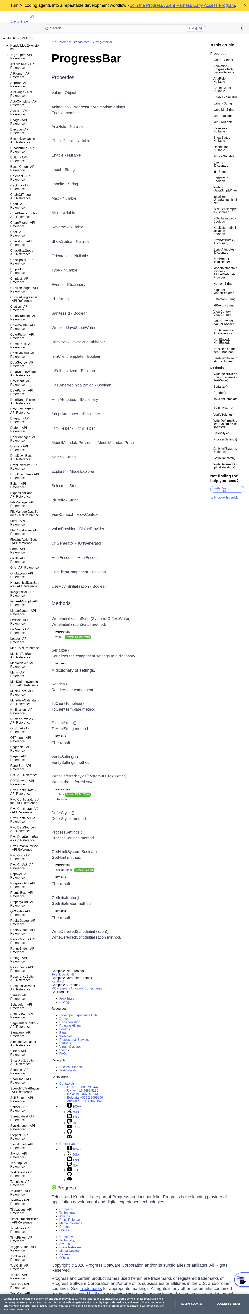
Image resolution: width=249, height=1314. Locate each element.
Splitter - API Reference (18, 1108)
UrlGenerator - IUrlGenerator (77, 543)
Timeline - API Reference (20, 1230)
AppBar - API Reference (19, 84)
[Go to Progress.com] (64, 1189)
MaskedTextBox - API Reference (22, 655)
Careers (64, 1226)
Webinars (66, 1036)
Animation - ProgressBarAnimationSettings (224, 69)
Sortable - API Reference (19, 1071)
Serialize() (60, 650)
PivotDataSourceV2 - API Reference (24, 847)
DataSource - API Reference (22, 364)
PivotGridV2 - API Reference (22, 866)
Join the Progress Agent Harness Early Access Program (182, 5)
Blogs (63, 1032)
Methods (61, 603)
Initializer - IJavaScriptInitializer (78, 342)
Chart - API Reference (17, 205)
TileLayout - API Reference (21, 1211)
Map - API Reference (24, 648)
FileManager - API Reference (22, 504)
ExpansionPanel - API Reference (22, 494)
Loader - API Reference (18, 640)
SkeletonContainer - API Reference (24, 1043)
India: (83, 1094)
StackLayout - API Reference (22, 1127)
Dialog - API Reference (18, 429)
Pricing (64, 1002)
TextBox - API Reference (19, 1202)
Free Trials (66, 998)
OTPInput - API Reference (20, 739)
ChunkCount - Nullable (71, 141)
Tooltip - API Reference (18, 1276)
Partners (65, 1043)
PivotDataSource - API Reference (23, 829)
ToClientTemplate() (68, 703)
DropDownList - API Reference (24, 466)
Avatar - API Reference (18, 112)
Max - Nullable (64, 198)
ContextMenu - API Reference (23, 355)
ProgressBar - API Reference (22, 885)
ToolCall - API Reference (19, 1267)
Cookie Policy (56, 1305)
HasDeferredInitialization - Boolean (81, 385)
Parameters (62, 632)
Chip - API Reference (17, 271)
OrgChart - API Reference (20, 730)
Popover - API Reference (19, 875)
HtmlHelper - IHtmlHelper (73, 428)
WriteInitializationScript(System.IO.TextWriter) (91, 618)
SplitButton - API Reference (21, 1099)
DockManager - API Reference (23, 438)
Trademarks (91, 1288)
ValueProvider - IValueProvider (78, 529)
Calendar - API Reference (20, 177)
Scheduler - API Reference (21, 1006)
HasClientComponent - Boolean (79, 572)
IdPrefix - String (65, 500)
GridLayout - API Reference (21, 575)
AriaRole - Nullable (67, 126)
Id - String (60, 299)
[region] (124, 1304)
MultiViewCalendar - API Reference (24, 702)
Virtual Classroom (71, 1046)
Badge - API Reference (18, 121)
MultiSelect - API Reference (21, 692)
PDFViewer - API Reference (22, 782)
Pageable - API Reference (20, 748)
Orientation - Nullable (70, 256)
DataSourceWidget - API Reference (24, 373)
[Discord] (69, 1137)
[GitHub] (69, 1132)
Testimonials (68, 1070)
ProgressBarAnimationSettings (98, 107)
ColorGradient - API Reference (23, 317)
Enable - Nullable (66, 155)
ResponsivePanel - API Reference (23, 987)
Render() (59, 684)
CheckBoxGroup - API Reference (22, 252)
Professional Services (74, 1039)
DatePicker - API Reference (21, 392)
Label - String (63, 169)
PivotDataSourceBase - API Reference (24, 838)
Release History (70, 1025)
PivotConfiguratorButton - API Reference (24, 801)
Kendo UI (58, 981)
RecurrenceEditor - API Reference (23, 978)
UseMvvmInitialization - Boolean (79, 586)
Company (66, 1209)
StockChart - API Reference (21, 1146)
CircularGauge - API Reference (24, 289)
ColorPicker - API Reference (22, 336)
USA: (83, 1087)
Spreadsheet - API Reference (22, 1118)
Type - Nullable (64, 270)
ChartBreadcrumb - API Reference (23, 215)
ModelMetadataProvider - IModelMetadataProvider (95, 442)
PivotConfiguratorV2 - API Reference (24, 810)
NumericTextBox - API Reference (22, 720)
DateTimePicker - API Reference (22, 410)
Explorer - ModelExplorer (73, 471)
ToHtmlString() (64, 723)
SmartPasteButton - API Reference (23, 1062)
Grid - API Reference (24, 567)
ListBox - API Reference (19, 621)
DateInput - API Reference (20, 382)
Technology (67, 1212)
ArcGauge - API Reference (21, 94)
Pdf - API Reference (24, 775)
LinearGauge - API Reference (23, 612)
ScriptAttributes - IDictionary (76, 414)
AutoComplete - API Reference (24, 103)
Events (64, 1050)
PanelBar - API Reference (20, 767)
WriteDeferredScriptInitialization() (80, 931)
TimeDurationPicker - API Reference (24, 1220)
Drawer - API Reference (19, 448)
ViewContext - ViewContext (75, 514)
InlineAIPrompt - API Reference (24, 603)
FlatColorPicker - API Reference (24, 532)
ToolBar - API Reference (19, 1258)
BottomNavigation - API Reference (23, 140)
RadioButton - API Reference (22, 931)
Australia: (85, 1101)
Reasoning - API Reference (21, 969)
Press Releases (70, 1219)
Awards (64, 1216)
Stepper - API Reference (19, 1136)
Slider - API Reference (18, 1052)
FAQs (63, 1053)
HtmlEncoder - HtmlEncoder (76, 557)
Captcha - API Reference (19, 187)
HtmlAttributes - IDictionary (75, 399)
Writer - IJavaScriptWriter (74, 327)
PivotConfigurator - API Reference (23, 791)
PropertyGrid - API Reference (22, 903)
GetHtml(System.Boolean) (74, 851)
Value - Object (64, 93)
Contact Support (221, 489)
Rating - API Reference (18, 959)
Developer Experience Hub (78, 1015)
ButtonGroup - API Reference (22, 168)
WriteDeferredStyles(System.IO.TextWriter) (89, 776)
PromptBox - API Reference (21, 894)
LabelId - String (65, 184)
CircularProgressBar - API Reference (24, 299)
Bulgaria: (85, 1097)
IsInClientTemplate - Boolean (76, 356)
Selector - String (66, 486)
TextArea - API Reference (20, 1192)
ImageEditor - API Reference (22, 593)
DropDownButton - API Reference (23, 457)
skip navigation (20, 21)
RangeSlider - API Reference (22, 950)
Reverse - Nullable (67, 227)
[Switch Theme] (242, 28)
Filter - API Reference (17, 522)
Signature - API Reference (20, 1034)
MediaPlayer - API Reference (22, 664)
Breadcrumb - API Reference (22, 149)
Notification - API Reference (21, 711)
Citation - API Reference (19, 308)
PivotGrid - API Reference (20, 857)
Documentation (69, 1022)
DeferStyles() (63, 813)
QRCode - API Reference (20, 913)
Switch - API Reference (18, 1155)
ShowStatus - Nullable (70, 241)
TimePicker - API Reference (21, 1239)
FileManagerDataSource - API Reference (24, 513)
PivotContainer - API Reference (24, 819)
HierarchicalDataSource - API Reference (24, 584)
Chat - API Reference (17, 233)
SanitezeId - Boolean (70, 313)
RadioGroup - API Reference (22, 941)
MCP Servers (61, 988)
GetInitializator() (65, 897)
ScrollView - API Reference (21, 1015)
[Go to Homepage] (32, 21)
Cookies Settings (228, 1303)
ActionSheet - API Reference (22, 66)
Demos (64, 1018)
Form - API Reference (17, 550)
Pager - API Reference (18, 758)
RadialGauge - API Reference (23, 922)
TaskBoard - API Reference (21, 1174)
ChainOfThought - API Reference (22, 196)
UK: (82, 1090)
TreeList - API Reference (19, 1286)
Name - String (64, 457)
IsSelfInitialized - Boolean (73, 371)
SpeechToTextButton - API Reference (24, 1090)
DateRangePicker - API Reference (23, 401)
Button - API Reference (18, 159)
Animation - (62, 107)
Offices (64, 1230)
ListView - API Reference (20, 631)
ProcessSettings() (67, 832)
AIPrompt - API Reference (20, 75)
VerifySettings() (65, 756)
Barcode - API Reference (19, 131)
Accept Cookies (191, 1303)
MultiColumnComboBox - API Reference (24, 683)
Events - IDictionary (68, 284)
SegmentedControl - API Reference (24, 1025)
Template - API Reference (20, 1183)
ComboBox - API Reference (21, 345)
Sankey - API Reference (19, 997)
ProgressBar (103, 42)
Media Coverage (70, 1223)
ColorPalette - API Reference (22, 327)
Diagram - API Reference (20, 420)
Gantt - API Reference (17, 560)
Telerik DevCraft (63, 974)
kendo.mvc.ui (83, 42)
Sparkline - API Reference (20, 1080)
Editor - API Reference (18, 485)
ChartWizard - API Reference (22, 224)
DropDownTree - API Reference (24, 476)
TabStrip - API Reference (19, 1164)
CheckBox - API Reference (21, 243)
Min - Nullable (63, 213)
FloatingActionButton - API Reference (24, 541)
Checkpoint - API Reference (21, 261)
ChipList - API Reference (19, 280)
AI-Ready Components (86, 988)
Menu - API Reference (17, 674)
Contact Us (67, 1083)
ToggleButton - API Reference (23, 1248)
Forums (64, 1029)
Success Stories (70, 1067)
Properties (63, 77)
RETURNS (60, 663)
